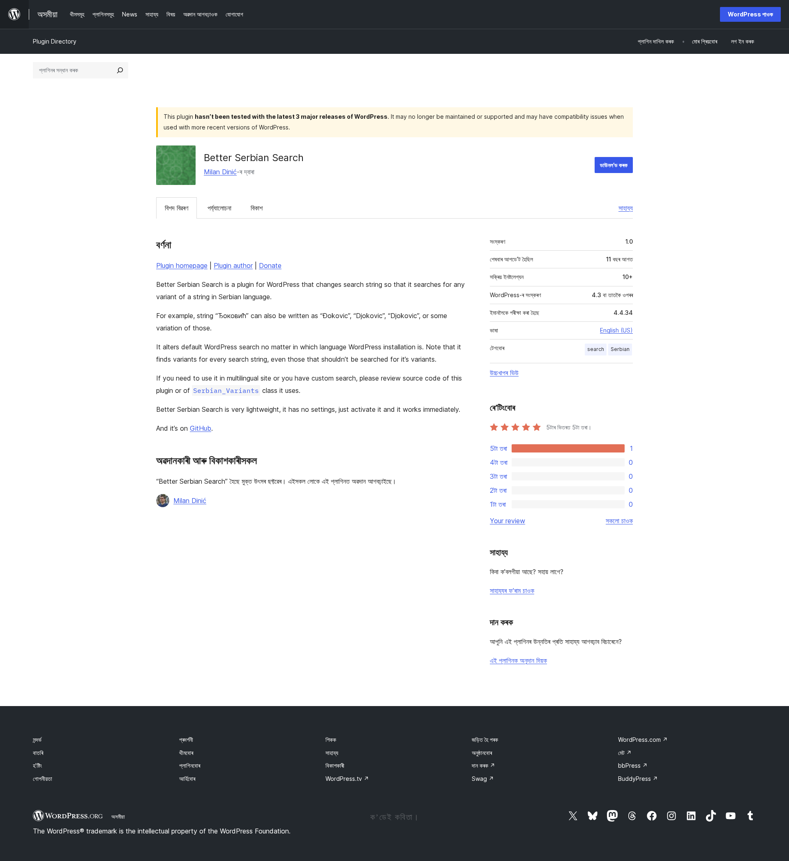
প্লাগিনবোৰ (189, 765)
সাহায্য (625, 208)
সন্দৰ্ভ (37, 739)
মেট (625, 752)
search (595, 349)
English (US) (616, 330)
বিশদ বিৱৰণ (176, 208)
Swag (483, 778)
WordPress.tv (347, 778)
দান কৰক (483, 765)
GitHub (200, 428)
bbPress (633, 765)
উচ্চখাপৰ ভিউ (504, 373)
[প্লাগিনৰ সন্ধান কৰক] (120, 70)
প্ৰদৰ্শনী (186, 739)
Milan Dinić (220, 172)
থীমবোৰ (186, 752)
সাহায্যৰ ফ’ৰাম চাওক (512, 590)
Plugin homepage (182, 265)
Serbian (620, 349)
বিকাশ (257, 208)
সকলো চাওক (619, 521)
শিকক (330, 739)
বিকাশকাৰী (334, 765)
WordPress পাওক (750, 14)
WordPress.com (643, 739)
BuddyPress (638, 778)
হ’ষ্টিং (37, 765)
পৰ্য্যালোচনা (219, 208)
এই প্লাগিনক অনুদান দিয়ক (518, 660)
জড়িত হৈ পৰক (485, 739)
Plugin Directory (54, 41)
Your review (507, 521)
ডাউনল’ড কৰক (614, 165)
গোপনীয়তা (42, 778)
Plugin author (233, 265)
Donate (270, 265)
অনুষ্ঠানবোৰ (482, 752)
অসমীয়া (118, 816)
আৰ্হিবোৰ (187, 778)
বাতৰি (38, 752)
